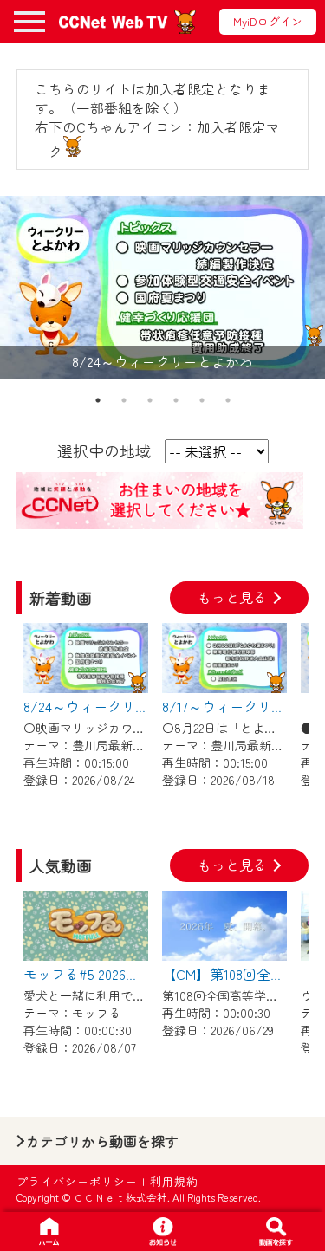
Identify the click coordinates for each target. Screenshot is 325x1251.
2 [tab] (124, 400)
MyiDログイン (267, 21)
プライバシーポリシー (77, 1181)
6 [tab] (228, 400)
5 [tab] (202, 400)
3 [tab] (150, 400)
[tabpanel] (162, 287)
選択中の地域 (104, 450)
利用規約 (174, 1181)
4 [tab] (176, 400)
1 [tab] (98, 400)
